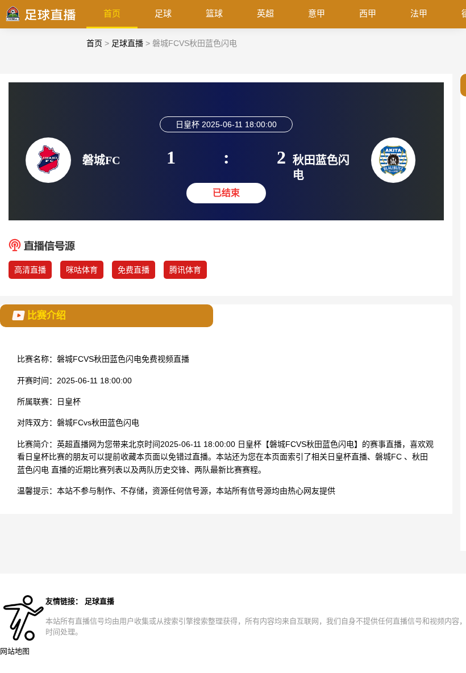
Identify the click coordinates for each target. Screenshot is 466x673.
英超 (265, 13)
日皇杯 (69, 401)
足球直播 (127, 43)
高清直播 (30, 269)
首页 (111, 13)
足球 (163, 13)
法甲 (418, 13)
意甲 (316, 13)
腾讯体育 (185, 269)
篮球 (214, 13)
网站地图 (15, 651)
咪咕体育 (82, 269)
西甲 (367, 13)
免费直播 (133, 269)
